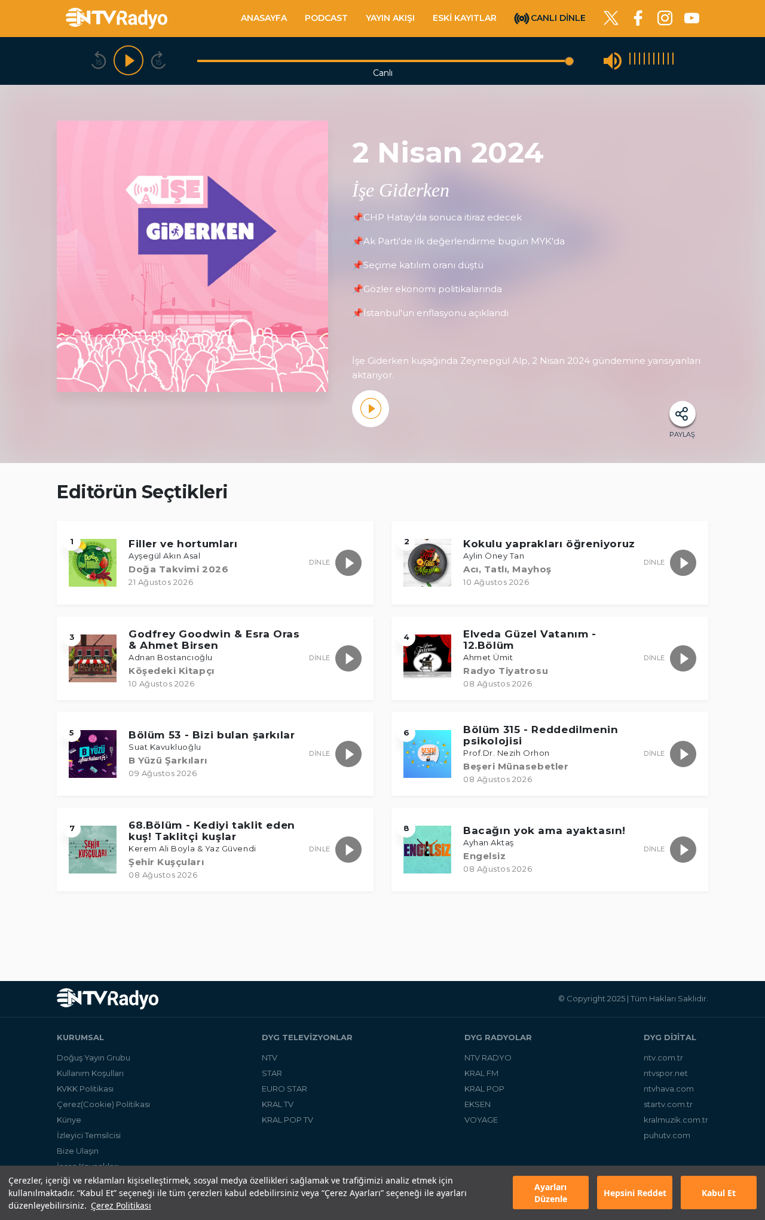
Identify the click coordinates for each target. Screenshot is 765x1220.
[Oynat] (128, 61)
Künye (69, 1119)
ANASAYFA (264, 18)
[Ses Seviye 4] (644, 61)
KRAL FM (481, 1073)
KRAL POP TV (287, 1119)
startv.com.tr (668, 1104)
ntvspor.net (666, 1073)
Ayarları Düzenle (550, 1193)
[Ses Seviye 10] (673, 61)
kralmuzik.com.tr (676, 1119)
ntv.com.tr (663, 1057)
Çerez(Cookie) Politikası (103, 1104)
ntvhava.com (669, 1088)
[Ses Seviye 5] (649, 61)
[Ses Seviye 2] (634, 61)
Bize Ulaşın (78, 1150)
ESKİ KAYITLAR (465, 18)
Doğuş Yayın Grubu (93, 1057)
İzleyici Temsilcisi (89, 1135)
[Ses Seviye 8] (663, 61)
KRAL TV (277, 1104)
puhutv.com (667, 1135)
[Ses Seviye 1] (630, 61)
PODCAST (326, 18)
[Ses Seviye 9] (668, 61)
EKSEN (477, 1104)
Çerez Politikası (121, 1205)
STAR (272, 1073)
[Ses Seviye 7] (658, 61)
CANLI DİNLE (558, 17)
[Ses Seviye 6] (653, 61)
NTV (269, 1057)
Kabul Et (719, 1192)
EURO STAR (284, 1088)
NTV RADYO (488, 1057)
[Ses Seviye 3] (639, 61)
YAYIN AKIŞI (390, 18)
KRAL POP (484, 1088)
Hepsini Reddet (635, 1192)
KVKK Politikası (85, 1088)
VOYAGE (481, 1119)
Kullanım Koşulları (90, 1073)
